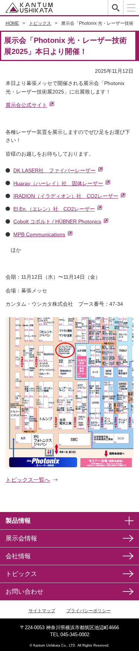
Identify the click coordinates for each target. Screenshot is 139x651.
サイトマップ (42, 610)
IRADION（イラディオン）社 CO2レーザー (65, 196)
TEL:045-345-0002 (69, 634)
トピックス (21, 573)
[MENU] (131, 8)
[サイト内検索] (115, 7)
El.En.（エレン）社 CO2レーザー (54, 209)
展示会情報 (21, 538)
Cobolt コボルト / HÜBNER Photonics (57, 221)
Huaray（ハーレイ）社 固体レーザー (58, 183)
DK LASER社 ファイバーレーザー (54, 170)
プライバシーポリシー (88, 610)
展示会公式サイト (26, 105)
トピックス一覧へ (28, 479)
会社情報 (18, 556)
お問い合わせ (24, 591)
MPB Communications (39, 234)
